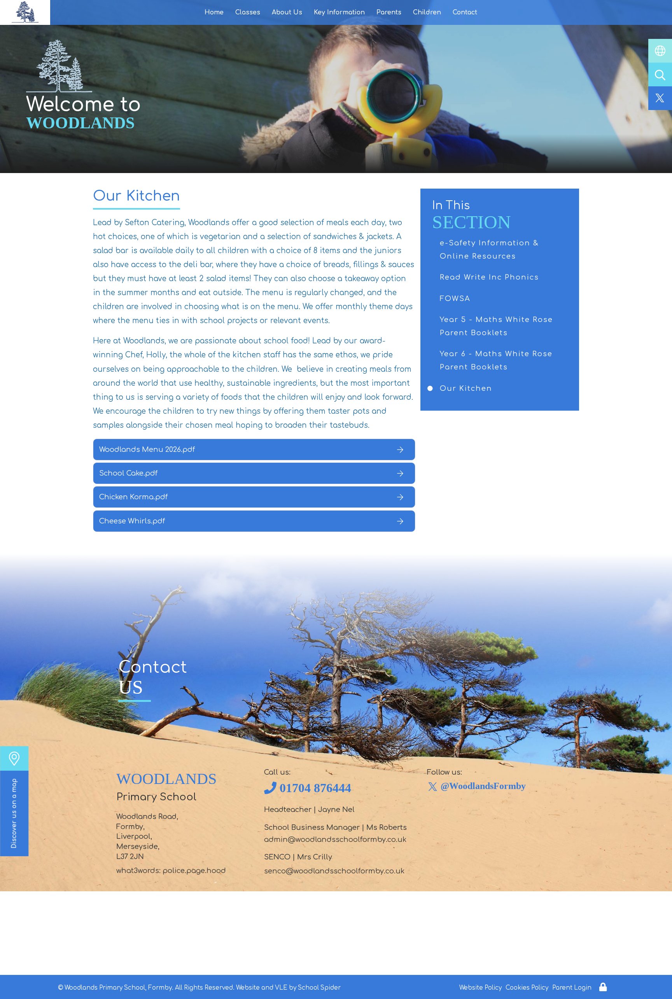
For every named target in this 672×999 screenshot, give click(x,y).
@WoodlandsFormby (483, 786)
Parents (388, 12)
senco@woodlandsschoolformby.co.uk (334, 871)
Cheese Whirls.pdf (132, 521)
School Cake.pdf (128, 473)
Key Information (339, 12)
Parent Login (572, 988)
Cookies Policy (527, 988)
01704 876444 (315, 788)
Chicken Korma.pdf (133, 497)
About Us (287, 12)
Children (427, 12)
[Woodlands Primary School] (25, 12)
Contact (465, 12)
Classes (247, 12)
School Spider (319, 988)
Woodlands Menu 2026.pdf (147, 449)
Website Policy (480, 988)
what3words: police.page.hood (171, 871)
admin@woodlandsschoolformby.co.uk (335, 839)
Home (214, 12)
